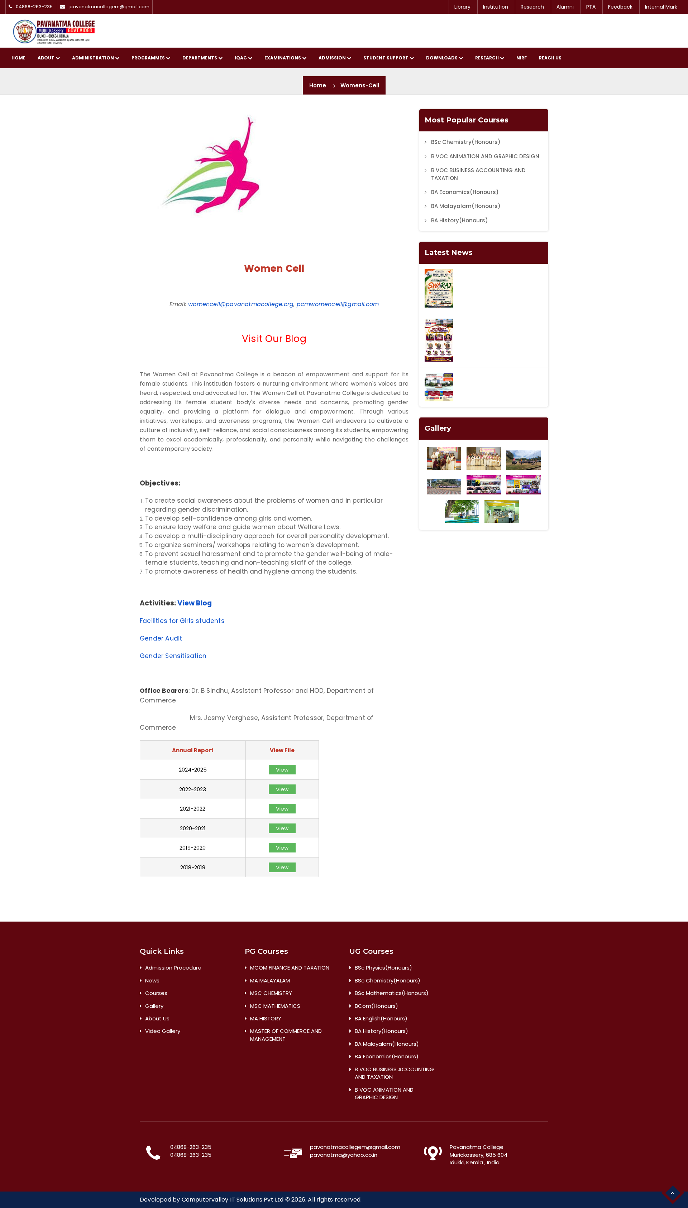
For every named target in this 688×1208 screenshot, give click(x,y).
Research (532, 6)
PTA (591, 6)
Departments (200, 58)
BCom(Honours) (376, 1006)
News (152, 980)
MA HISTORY (265, 1018)
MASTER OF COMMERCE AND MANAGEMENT (286, 1034)
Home (18, 58)
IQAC (241, 58)
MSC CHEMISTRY (271, 993)
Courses (156, 993)
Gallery (154, 1006)
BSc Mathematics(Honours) (392, 993)
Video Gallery (162, 1031)
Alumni (565, 6)
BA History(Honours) (459, 220)
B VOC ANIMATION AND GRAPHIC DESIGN (485, 156)
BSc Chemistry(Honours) (466, 142)
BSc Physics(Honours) (383, 967)
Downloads (442, 58)
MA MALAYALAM (270, 980)
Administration (93, 58)
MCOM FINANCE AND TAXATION (289, 967)
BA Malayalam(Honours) (466, 206)
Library (462, 6)
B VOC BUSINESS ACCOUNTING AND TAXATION (478, 174)
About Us (157, 1018)
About (47, 58)
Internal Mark (661, 6)
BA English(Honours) (381, 1018)
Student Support (386, 58)
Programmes (149, 58)
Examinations (283, 58)
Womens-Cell (359, 85)
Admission (333, 58)
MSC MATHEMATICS (275, 1006)
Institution (495, 6)
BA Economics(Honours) (465, 192)
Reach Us (550, 58)
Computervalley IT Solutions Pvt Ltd (233, 1199)
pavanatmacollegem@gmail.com (109, 7)
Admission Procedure (173, 967)
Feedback (620, 6)
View (282, 769)
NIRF (521, 58)
